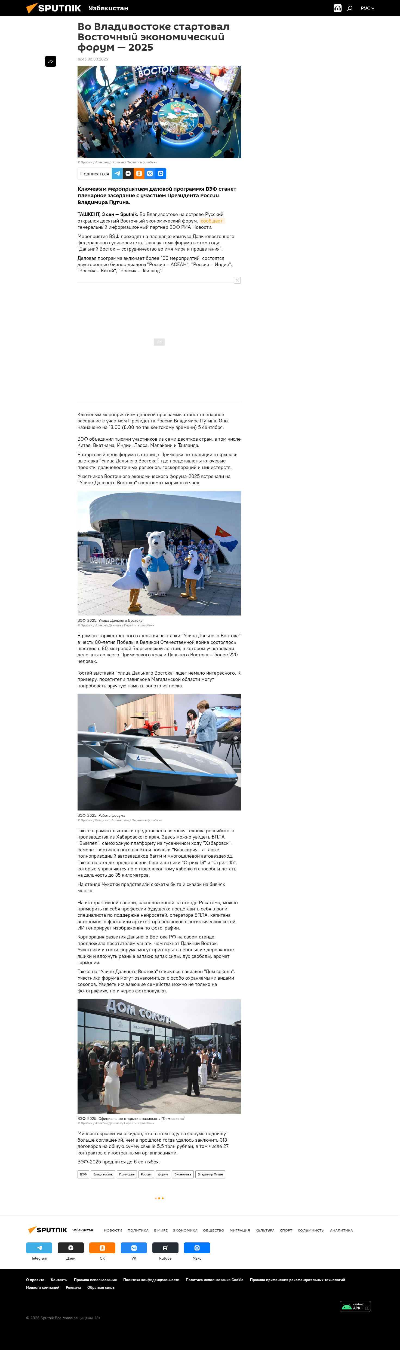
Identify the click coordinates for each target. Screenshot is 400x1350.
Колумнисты (311, 1230)
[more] (50, 61)
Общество (213, 1230)
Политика (138, 1230)
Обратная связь (101, 1287)
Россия (146, 1174)
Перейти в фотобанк (142, 162)
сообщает (212, 221)
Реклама (73, 1287)
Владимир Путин (210, 1174)
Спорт (286, 1230)
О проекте (35, 1279)
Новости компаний (42, 1287)
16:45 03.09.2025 (93, 59)
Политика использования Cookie (215, 1279)
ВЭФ (83, 1174)
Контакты (59, 1279)
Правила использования (95, 1279)
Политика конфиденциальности (151, 1279)
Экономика (182, 1174)
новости (113, 1230)
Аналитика (341, 1230)
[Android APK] (355, 1307)
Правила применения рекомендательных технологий (297, 1279)
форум (163, 1174)
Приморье (126, 1174)
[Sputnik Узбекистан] (55, 15)
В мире (161, 1230)
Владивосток (103, 1174)
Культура (265, 1230)
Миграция (240, 1230)
